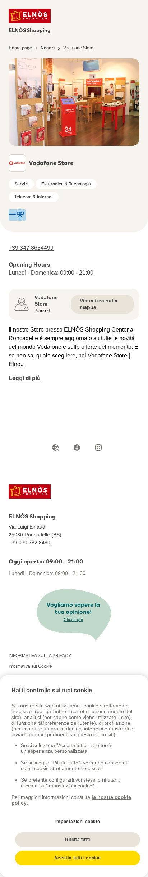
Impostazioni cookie (77, 821)
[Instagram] (98, 447)
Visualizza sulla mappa (98, 304)
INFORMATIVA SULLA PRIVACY (40, 655)
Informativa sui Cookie (30, 666)
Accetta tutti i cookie (77, 857)
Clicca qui (73, 619)
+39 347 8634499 (31, 248)
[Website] (55, 447)
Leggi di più (25, 378)
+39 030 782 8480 (29, 542)
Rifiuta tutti (77, 839)
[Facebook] (77, 447)
